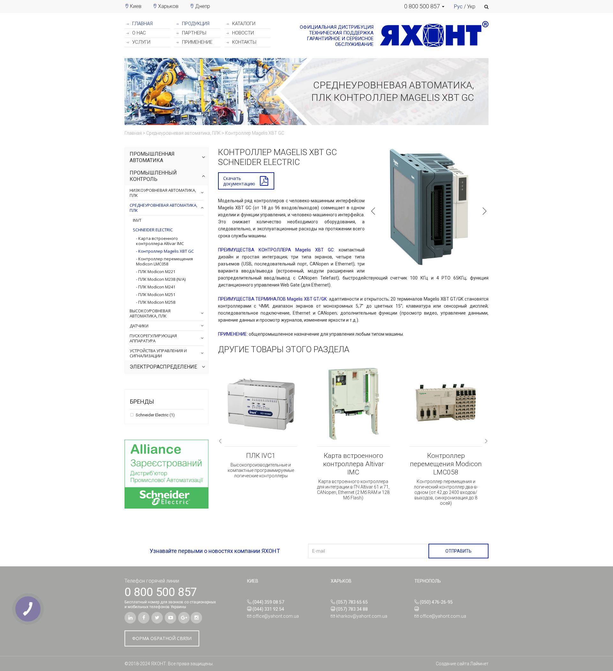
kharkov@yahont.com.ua (361, 616)
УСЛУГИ (140, 42)
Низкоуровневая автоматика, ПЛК (163, 192)
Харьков (168, 6)
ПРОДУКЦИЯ (195, 23)
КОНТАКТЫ (243, 42)
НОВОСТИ (242, 33)
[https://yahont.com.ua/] (431, 35)
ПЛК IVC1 (261, 455)
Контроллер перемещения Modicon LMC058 (164, 261)
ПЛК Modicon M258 (156, 302)
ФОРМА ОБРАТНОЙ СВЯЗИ (162, 638)
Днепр (202, 6)
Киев (135, 6)
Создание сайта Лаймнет (462, 663)
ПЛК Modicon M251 (156, 294)
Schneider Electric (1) (155, 415)
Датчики (139, 326)
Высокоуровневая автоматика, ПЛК (150, 313)
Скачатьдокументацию (239, 181)
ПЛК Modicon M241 (156, 287)
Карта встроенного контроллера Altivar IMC (160, 240)
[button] (424, 6)
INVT (137, 220)
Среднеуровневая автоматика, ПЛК (163, 207)
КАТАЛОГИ (243, 23)
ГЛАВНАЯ (142, 23)
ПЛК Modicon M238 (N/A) (161, 279)
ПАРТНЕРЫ (193, 33)
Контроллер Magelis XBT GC (165, 251)
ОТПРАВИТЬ (458, 551)
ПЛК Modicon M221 (156, 271)
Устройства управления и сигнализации (158, 353)
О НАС (138, 33)
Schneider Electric (153, 230)
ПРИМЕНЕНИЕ (196, 42)
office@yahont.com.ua (276, 616)
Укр (471, 7)
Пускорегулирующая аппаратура (153, 338)
